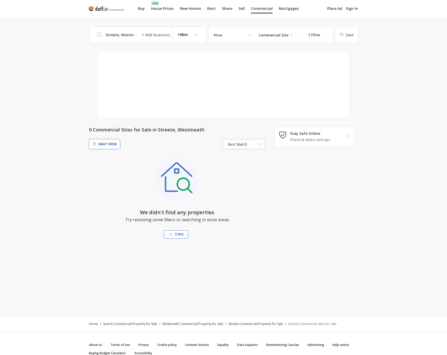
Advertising (315, 345)
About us (95, 345)
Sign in (352, 8)
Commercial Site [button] (273, 35)
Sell (242, 8)
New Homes (190, 8)
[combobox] (147, 34)
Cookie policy (167, 345)
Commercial (262, 8)
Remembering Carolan (282, 345)
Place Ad (334, 8)
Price (218, 35)
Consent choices (197, 345)
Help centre (340, 345)
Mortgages (289, 8)
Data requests (247, 345)
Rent (211, 8)
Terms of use (120, 345)
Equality (223, 345)
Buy (141, 8)
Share (227, 8)
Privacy (143, 345)
